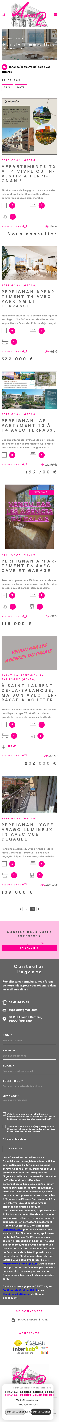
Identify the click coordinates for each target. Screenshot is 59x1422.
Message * (11, 1096)
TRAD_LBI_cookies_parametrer (15, 1411)
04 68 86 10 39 (18, 1002)
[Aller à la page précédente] (20, 909)
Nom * (8, 1035)
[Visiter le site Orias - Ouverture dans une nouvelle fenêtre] (44, 1350)
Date (21, 87)
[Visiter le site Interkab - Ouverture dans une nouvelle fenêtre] (25, 1350)
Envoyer (16, 1149)
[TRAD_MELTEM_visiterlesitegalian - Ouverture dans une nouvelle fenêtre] (35, 1343)
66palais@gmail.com (23, 1009)
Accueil (8, 38)
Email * (9, 1066)
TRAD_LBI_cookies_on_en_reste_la (30, 1388)
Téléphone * (13, 1081)
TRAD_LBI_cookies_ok (41, 1411)
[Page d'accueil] (29, 14)
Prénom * (10, 1050)
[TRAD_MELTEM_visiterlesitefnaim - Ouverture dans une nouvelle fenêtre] (18, 1343)
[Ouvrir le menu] (55, 14)
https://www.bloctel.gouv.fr (20, 1263)
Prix (7, 87)
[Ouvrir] (3, 14)
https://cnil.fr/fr (12, 1229)
